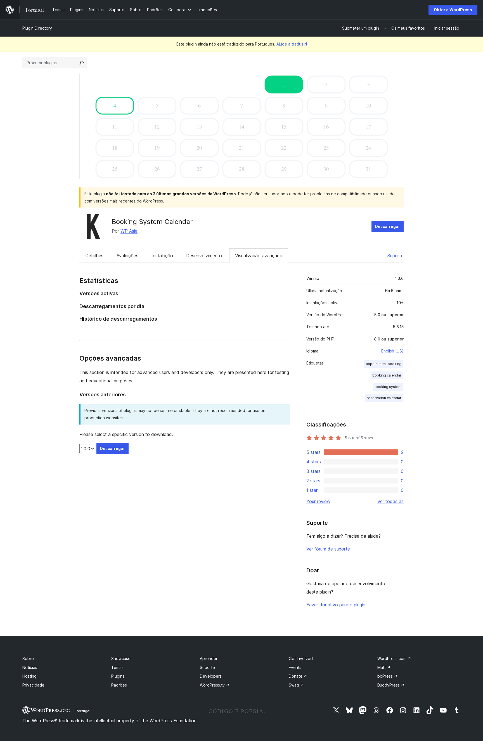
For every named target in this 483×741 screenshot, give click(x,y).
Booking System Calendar (152, 222)
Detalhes (94, 255)
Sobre (28, 658)
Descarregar (387, 226)
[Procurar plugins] (81, 62)
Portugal (83, 711)
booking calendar (386, 375)
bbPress (387, 676)
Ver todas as (390, 501)
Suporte (395, 255)
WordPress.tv (214, 685)
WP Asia (129, 231)
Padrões (119, 685)
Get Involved (301, 658)
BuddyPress (390, 685)
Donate (298, 676)
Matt (383, 667)
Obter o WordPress (453, 9)
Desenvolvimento (204, 255)
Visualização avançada (258, 255)
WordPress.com (394, 658)
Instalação (162, 255)
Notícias (29, 667)
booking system (388, 387)
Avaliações (127, 255)
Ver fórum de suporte (328, 549)
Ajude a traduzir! (291, 44)
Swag (296, 685)
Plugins (117, 676)
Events (295, 667)
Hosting (29, 676)
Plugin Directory (37, 28)
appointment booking (383, 364)
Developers (211, 676)
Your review (318, 501)
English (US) (392, 351)
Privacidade (33, 685)
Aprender (208, 658)
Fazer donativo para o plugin (335, 604)
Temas (117, 667)
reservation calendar (384, 398)
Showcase (121, 658)
